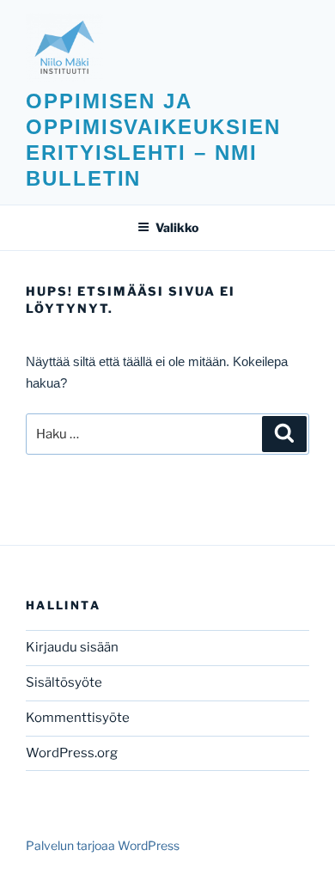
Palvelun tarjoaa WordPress (103, 845)
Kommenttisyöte (78, 717)
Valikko (176, 227)
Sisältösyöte (64, 682)
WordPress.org (72, 753)
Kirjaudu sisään (72, 647)
